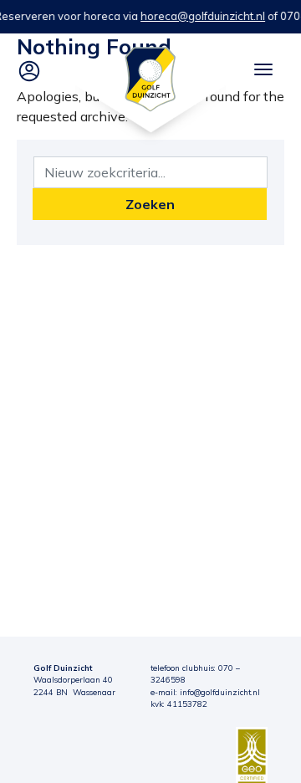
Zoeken (150, 204)
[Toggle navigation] (263, 69)
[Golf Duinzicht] (150, 77)
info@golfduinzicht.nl (220, 692)
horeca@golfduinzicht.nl (202, 16)
